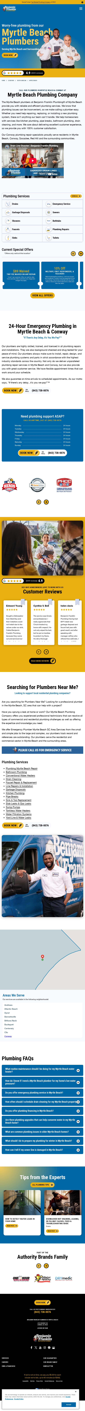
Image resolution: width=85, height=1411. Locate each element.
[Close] (75, 1391)
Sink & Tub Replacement (18, 800)
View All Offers (42, 295)
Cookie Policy (18, 1399)
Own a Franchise (8, 1366)
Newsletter (48, 1366)
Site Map (32, 1381)
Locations (11, 80)
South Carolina (21, 80)
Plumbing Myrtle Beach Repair (22, 768)
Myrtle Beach (33, 80)
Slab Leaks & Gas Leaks (18, 803)
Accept (68, 1404)
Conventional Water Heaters (20, 775)
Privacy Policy (39, 1381)
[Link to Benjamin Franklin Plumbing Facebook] (31, 1348)
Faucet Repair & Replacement (21, 782)
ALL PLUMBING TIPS (40, 1185)
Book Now (8, 55)
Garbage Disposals (16, 789)
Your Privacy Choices (44, 1389)
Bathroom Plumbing (16, 772)
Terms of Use (59, 1381)
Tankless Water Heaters (18, 810)
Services (5, 1358)
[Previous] (73, 253)
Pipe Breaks (12, 796)
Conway (8, 1036)
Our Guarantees (50, 1358)
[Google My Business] (53, 1348)
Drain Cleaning (13, 779)
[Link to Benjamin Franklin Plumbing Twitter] (36, 1348)
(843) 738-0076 (40, 390)
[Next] (80, 253)
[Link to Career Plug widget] (49, 1348)
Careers (5, 1362)
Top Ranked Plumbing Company (40, 2)
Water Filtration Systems (19, 814)
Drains (48, 1226)
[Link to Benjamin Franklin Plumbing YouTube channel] (40, 1348)
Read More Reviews (40, 661)
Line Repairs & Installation (19, 786)
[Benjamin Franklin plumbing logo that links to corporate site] (9, 9)
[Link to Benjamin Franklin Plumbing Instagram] (44, 1348)
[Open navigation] (80, 8)
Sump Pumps (13, 807)
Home (3, 80)
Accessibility (25, 1381)
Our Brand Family (50, 1362)
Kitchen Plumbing (15, 793)
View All (75, 196)
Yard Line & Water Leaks (18, 817)
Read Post (10, 1226)
